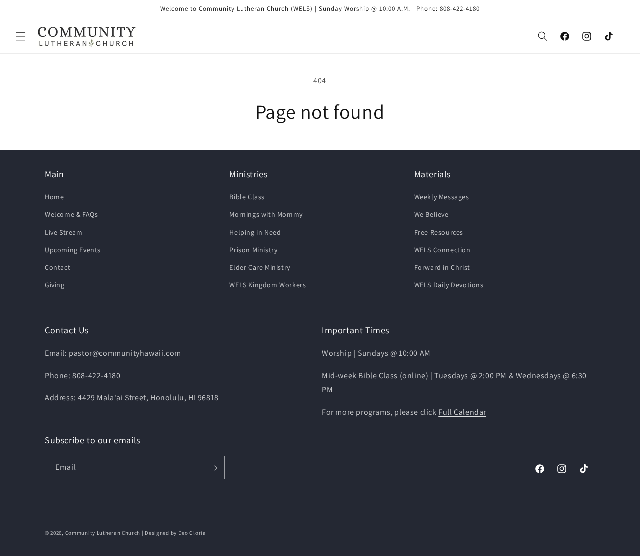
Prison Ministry (254, 250)
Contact (57, 267)
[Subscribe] (213, 468)
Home (54, 197)
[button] (21, 37)
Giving (55, 285)
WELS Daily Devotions (449, 285)
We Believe (431, 215)
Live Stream (64, 232)
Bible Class (247, 197)
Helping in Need (255, 232)
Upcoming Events (73, 250)
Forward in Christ (442, 267)
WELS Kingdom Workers (268, 285)
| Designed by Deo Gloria (174, 533)
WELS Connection (442, 250)
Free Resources (439, 232)
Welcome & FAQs (71, 215)
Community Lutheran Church (103, 533)
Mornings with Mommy (266, 215)
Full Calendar (462, 411)
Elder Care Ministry (260, 267)
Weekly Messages (442, 197)
